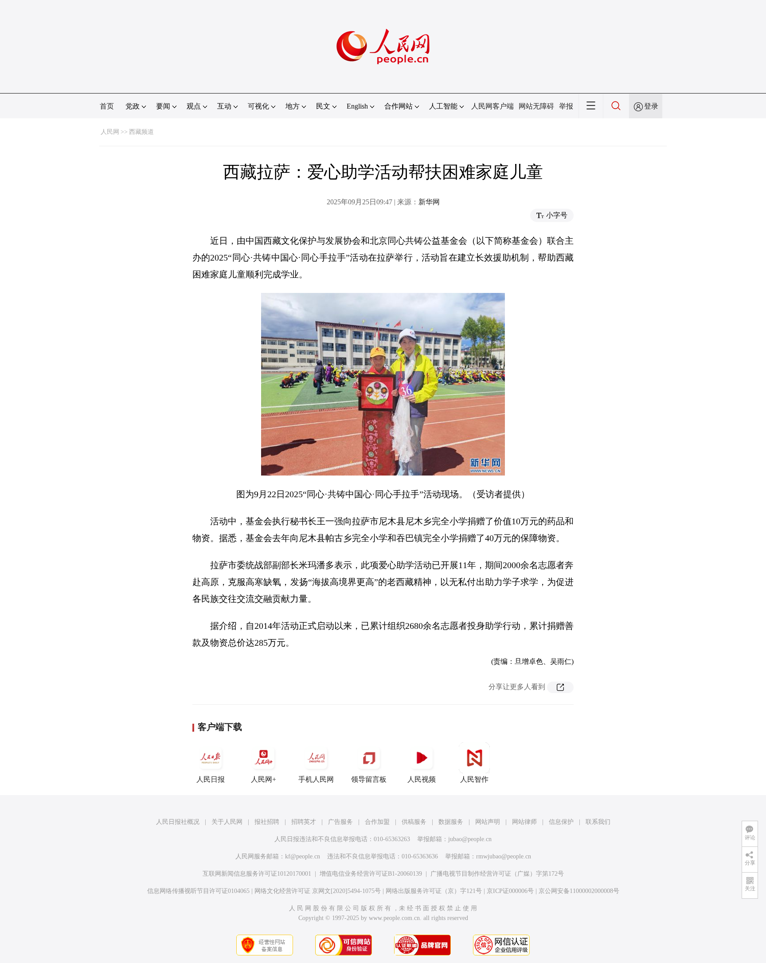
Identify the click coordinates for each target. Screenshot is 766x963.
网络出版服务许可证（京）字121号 (434, 891)
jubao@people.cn (470, 839)
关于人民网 (226, 822)
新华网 (429, 202)
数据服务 (450, 822)
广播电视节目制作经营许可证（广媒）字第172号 (497, 873)
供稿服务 (414, 822)
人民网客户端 (492, 106)
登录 (651, 106)
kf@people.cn (302, 856)
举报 (566, 106)
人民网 (110, 132)
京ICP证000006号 (510, 891)
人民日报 (210, 779)
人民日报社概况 (177, 822)
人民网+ (263, 779)
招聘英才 (303, 822)
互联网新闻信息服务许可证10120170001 (257, 873)
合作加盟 (377, 822)
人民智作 (474, 779)
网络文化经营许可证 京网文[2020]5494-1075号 (317, 891)
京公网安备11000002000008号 (579, 891)
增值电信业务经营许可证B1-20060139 (371, 873)
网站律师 (524, 822)
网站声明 (487, 822)
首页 (107, 106)
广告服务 (340, 822)
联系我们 (598, 822)
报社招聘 (266, 822)
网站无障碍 (536, 106)
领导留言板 (369, 779)
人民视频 (421, 779)
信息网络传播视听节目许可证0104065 (198, 891)
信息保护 (561, 822)
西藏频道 (141, 132)
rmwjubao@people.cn (503, 856)
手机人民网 (316, 779)
